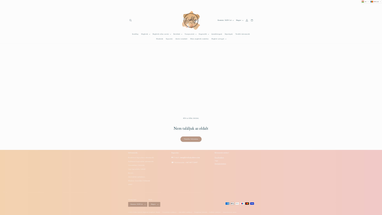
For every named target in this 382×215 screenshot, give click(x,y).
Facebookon (219, 157)
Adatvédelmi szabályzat (185, 212)
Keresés (130, 173)
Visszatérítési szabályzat (169, 212)
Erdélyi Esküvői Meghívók (140, 212)
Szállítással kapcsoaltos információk (140, 161)
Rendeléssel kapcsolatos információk (141, 157)
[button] (130, 20)
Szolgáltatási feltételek (200, 212)
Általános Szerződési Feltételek (139, 180)
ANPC (130, 184)
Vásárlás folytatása (191, 139)
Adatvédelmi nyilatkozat (136, 177)
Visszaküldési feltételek (136, 165)
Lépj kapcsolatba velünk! (137, 169)
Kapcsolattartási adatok (229, 212)
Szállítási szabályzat (215, 212)
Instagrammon (220, 163)
